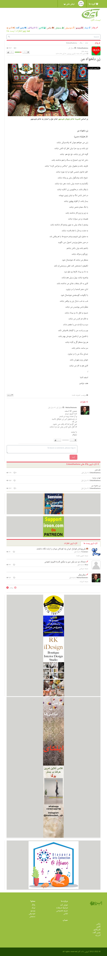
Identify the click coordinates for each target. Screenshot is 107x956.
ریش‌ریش (82, 575)
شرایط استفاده (62, 908)
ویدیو (78, 28)
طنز (82, 51)
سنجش (58, 28)
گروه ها (92, 4)
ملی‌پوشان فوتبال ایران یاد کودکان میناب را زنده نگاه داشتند (61, 549)
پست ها (10, 31)
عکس (49, 28)
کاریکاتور (32, 28)
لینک (86, 28)
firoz (86, 564)
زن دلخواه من (95, 485)
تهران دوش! (96, 478)
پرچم (9, 395)
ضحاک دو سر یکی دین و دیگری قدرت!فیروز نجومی (65, 562)
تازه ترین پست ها (90, 543)
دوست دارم (8, 52)
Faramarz (84, 552)
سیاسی (81, 568)
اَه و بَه (9, 28)
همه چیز (26, 31)
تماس (66, 913)
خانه (86, 43)
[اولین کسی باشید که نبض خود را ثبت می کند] (81, 3)
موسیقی (68, 28)
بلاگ (94, 28)
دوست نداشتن (28, 52)
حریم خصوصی (62, 911)
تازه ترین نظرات (70, 543)
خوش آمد (64, 905)
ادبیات (82, 581)
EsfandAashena (82, 48)
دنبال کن (71, 48)
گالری (41, 28)
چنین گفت (20, 28)
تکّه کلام (97, 470)
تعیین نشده (80, 555)
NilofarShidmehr (71, 407)
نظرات (18, 31)
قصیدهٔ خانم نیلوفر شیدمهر (69, 119)
